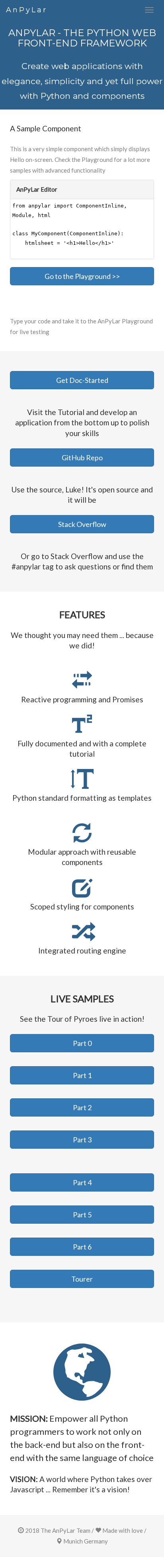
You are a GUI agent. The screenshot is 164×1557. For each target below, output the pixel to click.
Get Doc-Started (82, 380)
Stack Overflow (82, 524)
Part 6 (82, 1246)
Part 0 (82, 1043)
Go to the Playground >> (82, 276)
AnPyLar (26, 10)
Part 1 (82, 1075)
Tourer (82, 1278)
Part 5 (82, 1214)
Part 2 (82, 1107)
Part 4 (82, 1182)
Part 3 (82, 1139)
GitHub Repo (82, 457)
